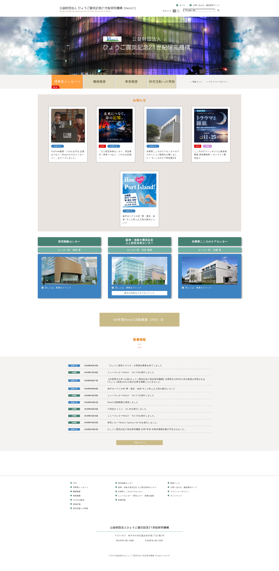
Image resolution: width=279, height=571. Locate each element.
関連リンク (197, 82)
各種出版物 (149, 496)
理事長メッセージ (67, 84)
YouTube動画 (78, 500)
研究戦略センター (125, 483)
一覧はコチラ (139, 442)
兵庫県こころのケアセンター (130, 492)
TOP (75, 483)
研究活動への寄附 (162, 81)
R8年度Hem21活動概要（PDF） (137, 319)
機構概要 (99, 81)
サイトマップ (176, 496)
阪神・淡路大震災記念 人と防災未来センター (137, 487)
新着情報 (122, 500)
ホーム (182, 5)
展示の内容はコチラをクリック (139, 293)
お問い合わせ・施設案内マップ (206, 5)
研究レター (138, 496)
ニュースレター (124, 496)
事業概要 (131, 81)
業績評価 (77, 504)
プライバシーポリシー (218, 82)
